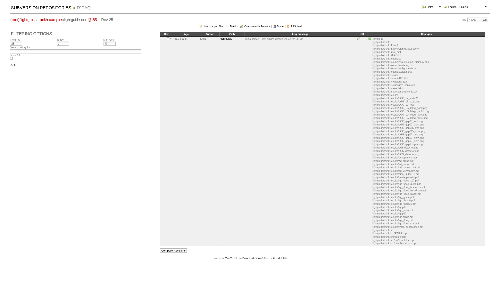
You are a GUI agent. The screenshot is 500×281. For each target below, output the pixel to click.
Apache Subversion (252, 258)
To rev (60, 39)
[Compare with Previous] (359, 38)
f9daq (84, 7)
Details (234, 26)
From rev (15, 39)
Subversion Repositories (41, 7)
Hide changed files (213, 26)
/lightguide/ (226, 38)
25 (171, 39)
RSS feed (296, 26)
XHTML (276, 258)
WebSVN (229, 258)
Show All (15, 55)
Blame (280, 26)
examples (55, 20)
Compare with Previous (257, 26)
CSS (285, 258)
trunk (42, 20)
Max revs (108, 39)
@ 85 (92, 20)
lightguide (29, 20)
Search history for (20, 47)
